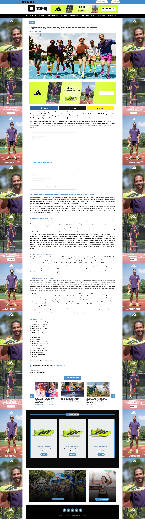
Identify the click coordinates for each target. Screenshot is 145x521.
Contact (84, 515)
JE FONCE (43, 454)
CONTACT (115, 1)
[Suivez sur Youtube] (31, 2)
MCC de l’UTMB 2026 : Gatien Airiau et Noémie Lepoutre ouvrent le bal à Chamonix (44, 399)
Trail (45, 403)
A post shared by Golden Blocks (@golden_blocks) (53, 186)
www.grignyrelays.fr (58, 365)
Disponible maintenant (44, 446)
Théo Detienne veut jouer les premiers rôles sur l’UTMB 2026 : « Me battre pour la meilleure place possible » (72, 400)
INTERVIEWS (85, 16)
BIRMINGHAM (30, 16)
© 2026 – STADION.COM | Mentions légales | (70, 515)
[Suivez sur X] (25, 2)
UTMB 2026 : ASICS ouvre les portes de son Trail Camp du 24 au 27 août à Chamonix (97, 399)
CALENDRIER (101, 16)
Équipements (74, 16)
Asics (96, 403)
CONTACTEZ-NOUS (101, 499)
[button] (32, 396)
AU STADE (93, 16)
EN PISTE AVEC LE (44, 16)
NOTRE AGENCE (101, 1)
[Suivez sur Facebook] (23, 2)
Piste (32, 23)
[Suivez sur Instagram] (28, 2)
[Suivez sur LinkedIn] (33, 2)
